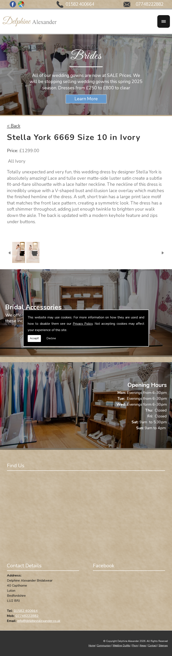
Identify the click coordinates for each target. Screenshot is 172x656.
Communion (104, 645)
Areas (143, 645)
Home (92, 645)
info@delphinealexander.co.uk (38, 621)
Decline (51, 338)
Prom (135, 645)
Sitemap (163, 645)
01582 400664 (80, 4)
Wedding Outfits (121, 645)
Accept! (34, 338)
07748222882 (149, 4)
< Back (13, 126)
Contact (152, 645)
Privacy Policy (83, 324)
